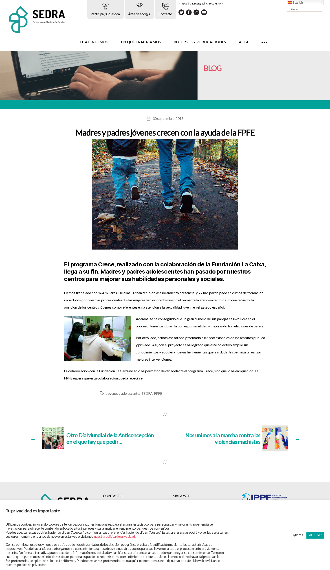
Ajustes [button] (298, 535)
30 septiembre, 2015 (168, 118)
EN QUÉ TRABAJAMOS (141, 42)
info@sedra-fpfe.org (189, 3)
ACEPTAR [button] (315, 535)
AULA (244, 42)
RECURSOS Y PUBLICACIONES (200, 42)
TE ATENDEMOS (93, 42)
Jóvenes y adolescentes (123, 393)
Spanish (297, 2)
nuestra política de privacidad (114, 536)
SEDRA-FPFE (152, 393)
